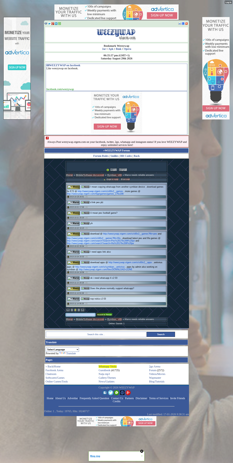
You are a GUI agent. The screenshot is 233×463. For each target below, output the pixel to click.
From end (125, 179)
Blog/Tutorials (156, 381)
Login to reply (112, 179)
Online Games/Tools (57, 381)
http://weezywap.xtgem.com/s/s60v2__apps (130, 262)
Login (113, 169)
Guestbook (104, 370)
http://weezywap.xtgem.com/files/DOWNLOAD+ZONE (105, 269)
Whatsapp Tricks (108, 366)
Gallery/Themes (107, 377)
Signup (123, 169)
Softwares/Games (55, 377)
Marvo (86, 187)
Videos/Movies (157, 374)
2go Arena (154, 366)
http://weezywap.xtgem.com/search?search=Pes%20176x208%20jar (101, 240)
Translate (71, 353)
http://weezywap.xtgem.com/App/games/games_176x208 (95, 194)
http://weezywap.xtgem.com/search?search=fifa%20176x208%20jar (100, 243)
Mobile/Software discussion (90, 175)
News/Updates (106, 381)
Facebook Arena (54, 370)
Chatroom (51, 374)
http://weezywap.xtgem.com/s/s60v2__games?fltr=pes (130, 233)
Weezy (76, 187)
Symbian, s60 (114, 175)
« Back (49, 366)
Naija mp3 (104, 374)
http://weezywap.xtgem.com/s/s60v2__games (100, 191)
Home (69, 175)
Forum (152, 370)
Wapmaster (155, 377)
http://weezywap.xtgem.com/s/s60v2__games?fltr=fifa (93, 238)
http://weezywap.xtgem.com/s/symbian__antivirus (100, 267)
